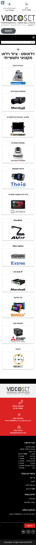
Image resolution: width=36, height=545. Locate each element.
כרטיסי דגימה (18, 65)
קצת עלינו (32, 499)
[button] (33, 37)
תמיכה (33, 481)
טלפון (26, 8)
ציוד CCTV (18, 297)
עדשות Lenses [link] (18, 168)
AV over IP (18, 272)
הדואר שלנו (18, 430)
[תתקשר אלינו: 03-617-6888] (26, 4)
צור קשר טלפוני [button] (30, 485)
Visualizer (18, 220)
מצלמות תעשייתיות (18, 91)
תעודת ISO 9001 (29, 502)
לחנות (18, 349)
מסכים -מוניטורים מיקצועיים (18, 117)
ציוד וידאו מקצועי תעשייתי (18, 194)
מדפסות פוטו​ (18, 323)
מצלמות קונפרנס (18, 143)
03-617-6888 (30, 489)
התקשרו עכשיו (18, 406)
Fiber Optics (18, 246)
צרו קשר (32, 478)
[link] (18, 20)
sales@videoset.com (18, 433)
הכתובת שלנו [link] (18, 418)
